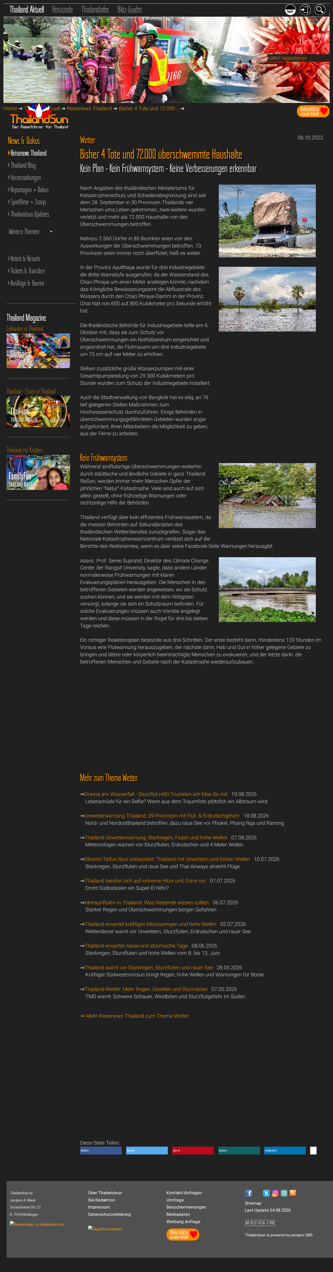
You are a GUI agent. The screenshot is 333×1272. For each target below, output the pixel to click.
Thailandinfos (95, 9)
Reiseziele (62, 9)
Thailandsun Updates (30, 214)
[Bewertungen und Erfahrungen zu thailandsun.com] (37, 1224)
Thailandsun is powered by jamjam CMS (279, 1235)
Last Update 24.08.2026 (268, 1210)
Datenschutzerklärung (109, 1214)
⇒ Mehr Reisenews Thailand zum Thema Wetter (134, 1016)
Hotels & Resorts (25, 258)
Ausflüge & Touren (27, 282)
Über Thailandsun (105, 1192)
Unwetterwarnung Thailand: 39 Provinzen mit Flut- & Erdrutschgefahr (162, 816)
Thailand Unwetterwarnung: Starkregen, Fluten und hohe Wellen (156, 838)
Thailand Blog (23, 165)
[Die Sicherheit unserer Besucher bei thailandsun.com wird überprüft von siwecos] (105, 1229)
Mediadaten (178, 1214)
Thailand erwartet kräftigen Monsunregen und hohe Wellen (150, 924)
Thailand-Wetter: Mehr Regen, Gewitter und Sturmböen (146, 989)
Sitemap (253, 1203)
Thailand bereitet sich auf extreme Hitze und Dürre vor (145, 881)
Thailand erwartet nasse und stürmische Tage (136, 946)
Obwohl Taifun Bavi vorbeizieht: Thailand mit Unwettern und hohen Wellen (167, 859)
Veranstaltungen (26, 177)
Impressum (99, 1207)
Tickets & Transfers (28, 270)
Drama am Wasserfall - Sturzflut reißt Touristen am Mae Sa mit (156, 794)
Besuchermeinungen (186, 1207)
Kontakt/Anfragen (184, 1192)
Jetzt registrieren (288, 58)
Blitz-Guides (130, 9)
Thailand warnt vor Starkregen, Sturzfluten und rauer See (149, 968)
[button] (101, 1150)
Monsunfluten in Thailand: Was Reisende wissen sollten (147, 903)
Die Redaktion (101, 1200)
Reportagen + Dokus (30, 189)
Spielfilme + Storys (28, 201)
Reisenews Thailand (89, 109)
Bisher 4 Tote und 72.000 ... (149, 109)
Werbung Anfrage (183, 1221)
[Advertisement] (267, 384)
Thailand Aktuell (27, 9)
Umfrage (175, 1200)
